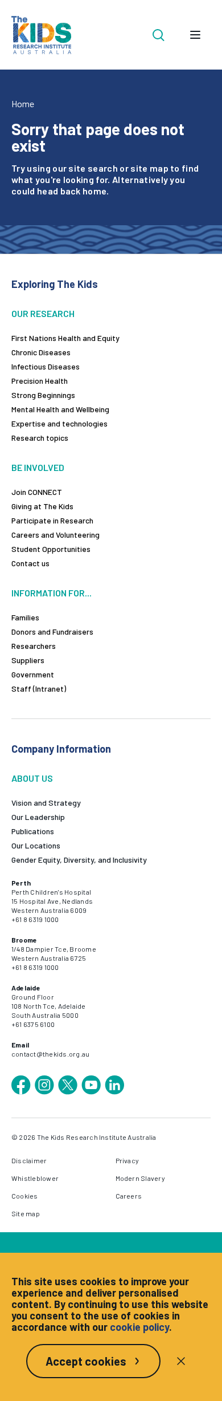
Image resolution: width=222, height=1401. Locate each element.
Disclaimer (29, 1160)
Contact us (30, 563)
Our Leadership (38, 817)
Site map (25, 1213)
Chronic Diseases (41, 352)
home (94, 190)
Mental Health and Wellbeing (60, 409)
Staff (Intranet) (38, 688)
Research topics (39, 437)
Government (32, 674)
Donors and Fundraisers (52, 631)
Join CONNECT (36, 492)
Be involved (37, 467)
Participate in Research (52, 520)
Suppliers (27, 660)
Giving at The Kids (42, 506)
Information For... (51, 592)
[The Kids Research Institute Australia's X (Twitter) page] (67, 1085)
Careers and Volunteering (55, 534)
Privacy (127, 1160)
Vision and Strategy (46, 802)
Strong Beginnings (43, 395)
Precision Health (39, 380)
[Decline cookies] (181, 1361)
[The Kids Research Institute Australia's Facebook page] (21, 1085)
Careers (129, 1196)
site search (93, 168)
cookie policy (139, 1327)
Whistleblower (35, 1178)
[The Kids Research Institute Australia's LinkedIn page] (114, 1085)
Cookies (24, 1196)
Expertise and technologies (59, 423)
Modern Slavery (140, 1178)
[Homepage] (41, 35)
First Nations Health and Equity (65, 338)
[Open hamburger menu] (195, 34)
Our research (43, 313)
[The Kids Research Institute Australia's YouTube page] (91, 1085)
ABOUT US (32, 778)
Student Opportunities (51, 549)
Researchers (33, 646)
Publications (32, 831)
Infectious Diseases (45, 366)
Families (25, 617)
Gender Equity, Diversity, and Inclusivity (79, 859)
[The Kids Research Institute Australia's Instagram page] (44, 1085)
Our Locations (35, 845)
